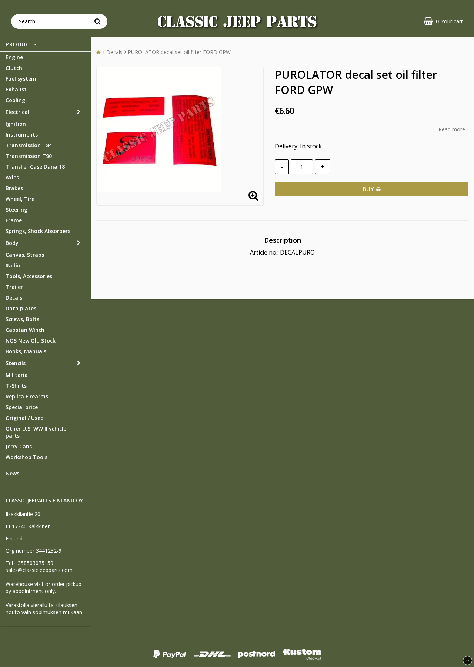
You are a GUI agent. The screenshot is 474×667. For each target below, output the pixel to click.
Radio (13, 265)
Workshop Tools (26, 457)
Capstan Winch (25, 329)
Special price (22, 407)
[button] (443, 21)
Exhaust (16, 89)
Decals (14, 297)
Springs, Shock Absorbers (38, 231)
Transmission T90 (29, 155)
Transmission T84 (29, 145)
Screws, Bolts (22, 319)
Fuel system (21, 78)
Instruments (22, 134)
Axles (12, 177)
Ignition (16, 123)
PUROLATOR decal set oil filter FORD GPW (179, 51)
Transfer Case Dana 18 (35, 166)
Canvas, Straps (25, 254)
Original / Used (25, 417)
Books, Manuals (26, 351)
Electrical (17, 111)
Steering (16, 209)
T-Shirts (16, 385)
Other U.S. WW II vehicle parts (36, 432)
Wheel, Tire (20, 198)
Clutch (14, 67)
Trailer (14, 286)
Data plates (21, 308)
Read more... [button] (453, 129)
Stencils (16, 363)
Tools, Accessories (29, 276)
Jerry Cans (19, 446)
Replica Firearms (27, 396)
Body (12, 242)
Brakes (14, 188)
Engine (14, 57)
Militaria (17, 374)
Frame (14, 220)
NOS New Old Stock (31, 340)
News (12, 473)
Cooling (15, 100)
